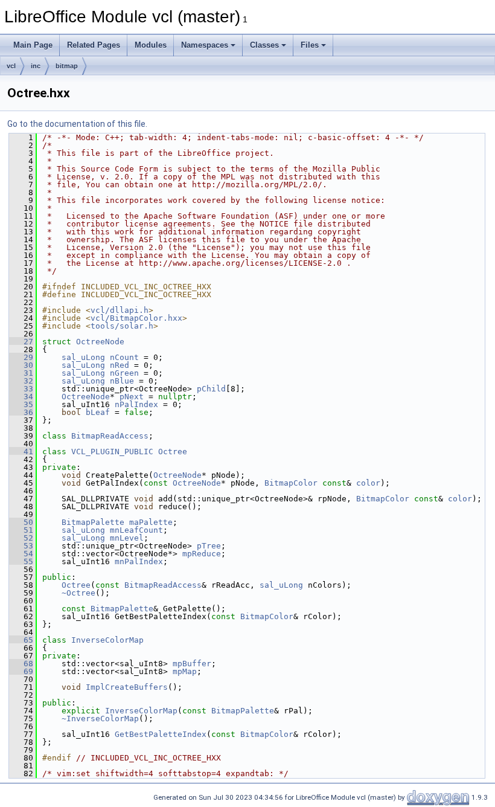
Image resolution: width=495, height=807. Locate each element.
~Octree (78, 592)
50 (21, 522)
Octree (172, 451)
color (368, 482)
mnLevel (127, 537)
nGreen (124, 373)
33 (21, 388)
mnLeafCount (136, 530)
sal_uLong (83, 357)
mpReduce (201, 553)
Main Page (33, 45)
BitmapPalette (93, 522)
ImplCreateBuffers (127, 687)
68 (21, 663)
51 (21, 530)
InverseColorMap (107, 640)
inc (35, 65)
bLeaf (98, 412)
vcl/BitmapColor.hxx (136, 318)
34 (21, 396)
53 (21, 545)
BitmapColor (291, 482)
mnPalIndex (139, 561)
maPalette (151, 522)
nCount (124, 357)
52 (21, 537)
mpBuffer (192, 663)
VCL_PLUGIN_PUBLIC (112, 451)
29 (21, 357)
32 (21, 380)
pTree (209, 545)
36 (21, 412)
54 (21, 553)
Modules (151, 45)
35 (21, 404)
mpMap (185, 671)
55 (21, 561)
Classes (264, 45)
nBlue (122, 380)
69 (21, 671)
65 (21, 640)
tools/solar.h (122, 325)
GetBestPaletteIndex (160, 734)
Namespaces (204, 45)
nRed (119, 365)
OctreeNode (100, 341)
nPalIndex (136, 404)
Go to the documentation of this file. (77, 124)
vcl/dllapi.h (119, 310)
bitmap (67, 65)
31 (21, 373)
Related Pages (93, 45)
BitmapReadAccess (109, 435)
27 (21, 341)
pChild (211, 388)
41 (21, 451)
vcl (11, 65)
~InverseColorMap (100, 718)
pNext (132, 396)
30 (21, 365)
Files (310, 45)
